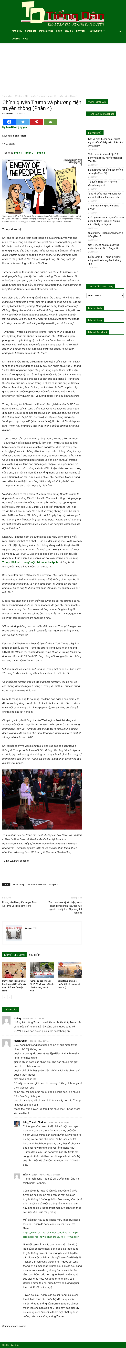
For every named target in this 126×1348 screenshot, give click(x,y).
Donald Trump (18, 884)
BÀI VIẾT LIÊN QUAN (14, 955)
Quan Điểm (30, 31)
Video (25, 38)
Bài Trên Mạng (46, 31)
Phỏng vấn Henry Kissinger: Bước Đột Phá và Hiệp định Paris (20, 904)
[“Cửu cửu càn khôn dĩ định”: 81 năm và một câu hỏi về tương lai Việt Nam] (42, 970)
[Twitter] (23, 122)
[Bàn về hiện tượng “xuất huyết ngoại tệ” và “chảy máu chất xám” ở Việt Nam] (14, 970)
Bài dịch (18, 96)
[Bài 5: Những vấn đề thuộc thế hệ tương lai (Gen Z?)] (70, 970)
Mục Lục (16, 38)
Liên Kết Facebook (97, 332)
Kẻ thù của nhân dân (37, 884)
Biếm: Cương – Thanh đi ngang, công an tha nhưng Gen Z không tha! (104, 260)
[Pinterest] (36, 122)
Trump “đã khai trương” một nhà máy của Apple (30, 562)
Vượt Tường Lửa (97, 102)
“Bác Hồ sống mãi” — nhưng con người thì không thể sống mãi (104, 195)
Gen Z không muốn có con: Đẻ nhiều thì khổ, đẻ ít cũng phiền (103, 247)
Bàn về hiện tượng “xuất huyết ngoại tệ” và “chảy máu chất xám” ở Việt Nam (106, 142)
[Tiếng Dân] (63, 13)
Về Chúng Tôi (96, 31)
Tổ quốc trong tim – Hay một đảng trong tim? (103, 183)
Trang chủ (6, 96)
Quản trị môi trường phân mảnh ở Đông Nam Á (105, 235)
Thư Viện (80, 31)
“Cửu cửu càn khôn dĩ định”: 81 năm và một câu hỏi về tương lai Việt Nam (105, 158)
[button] (120, 31)
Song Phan (54, 884)
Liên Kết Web (95, 308)
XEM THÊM (34, 955)
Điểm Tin (69, 31)
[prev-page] (4, 997)
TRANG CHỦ (17, 31)
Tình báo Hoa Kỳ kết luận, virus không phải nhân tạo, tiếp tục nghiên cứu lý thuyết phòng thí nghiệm (65, 907)
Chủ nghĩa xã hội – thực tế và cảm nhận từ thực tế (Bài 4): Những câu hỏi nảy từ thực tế (106, 221)
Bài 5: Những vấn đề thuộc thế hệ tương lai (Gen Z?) (69, 984)
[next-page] (10, 997)
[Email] (50, 122)
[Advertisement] (63, 70)
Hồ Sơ (59, 31)
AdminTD (10, 113)
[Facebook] (9, 122)
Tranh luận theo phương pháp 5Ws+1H (103, 207)
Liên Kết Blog (95, 320)
